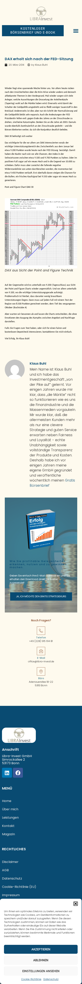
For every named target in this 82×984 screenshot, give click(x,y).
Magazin (8, 834)
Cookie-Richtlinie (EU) (19, 886)
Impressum (11, 895)
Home (6, 801)
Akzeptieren (40, 949)
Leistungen (10, 817)
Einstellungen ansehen (41, 971)
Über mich (10, 809)
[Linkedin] (7, 773)
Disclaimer (10, 862)
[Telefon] (41, 631)
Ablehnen (40, 960)
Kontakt (8, 826)
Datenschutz (51, 979)
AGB (5, 870)
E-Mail (41, 658)
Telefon (41, 637)
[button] (76, 904)
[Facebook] (18, 773)
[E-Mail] (41, 651)
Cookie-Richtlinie (31, 979)
